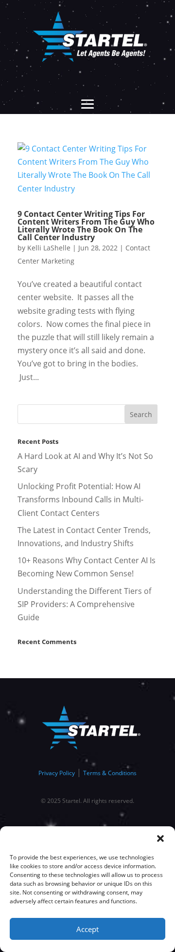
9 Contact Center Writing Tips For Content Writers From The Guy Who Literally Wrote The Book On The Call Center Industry (86, 226)
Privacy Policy (56, 773)
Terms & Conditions (110, 773)
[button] (160, 838)
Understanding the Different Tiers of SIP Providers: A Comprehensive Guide (84, 604)
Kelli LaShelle (48, 247)
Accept (87, 929)
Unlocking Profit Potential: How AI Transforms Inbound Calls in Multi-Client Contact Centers (80, 499)
